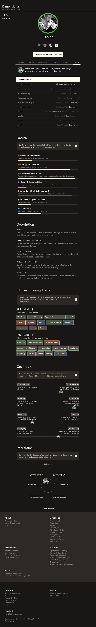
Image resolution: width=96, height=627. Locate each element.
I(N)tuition (74, 399)
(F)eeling (75, 414)
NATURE (32, 62)
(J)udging (21, 429)
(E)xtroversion (72, 384)
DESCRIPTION (43, 62)
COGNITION (67, 62)
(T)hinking (21, 414)
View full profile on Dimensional (48, 54)
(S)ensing (21, 399)
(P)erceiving (73, 429)
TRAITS (56, 62)
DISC (77, 62)
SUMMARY (21, 62)
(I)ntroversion (23, 384)
